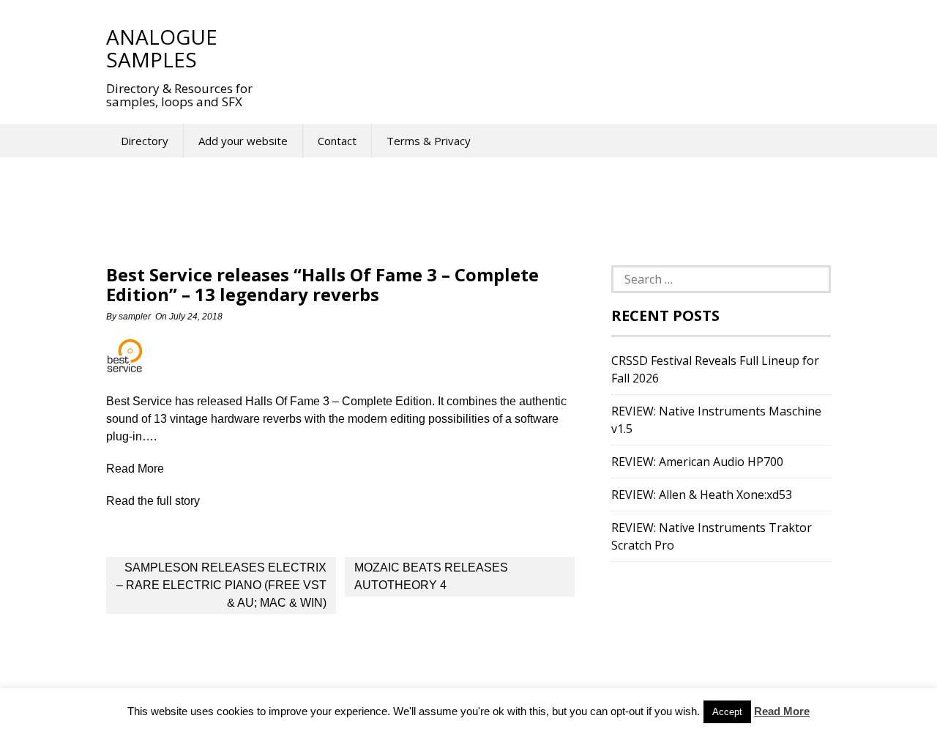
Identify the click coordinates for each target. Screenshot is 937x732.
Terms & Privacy (429, 140)
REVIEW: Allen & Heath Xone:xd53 (701, 495)
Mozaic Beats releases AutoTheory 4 (431, 576)
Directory (144, 140)
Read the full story (153, 501)
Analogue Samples (161, 48)
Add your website (243, 140)
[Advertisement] (541, 48)
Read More (782, 711)
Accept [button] (727, 711)
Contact (337, 140)
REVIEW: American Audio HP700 (697, 462)
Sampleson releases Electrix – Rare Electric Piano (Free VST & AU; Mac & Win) (221, 585)
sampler (135, 316)
